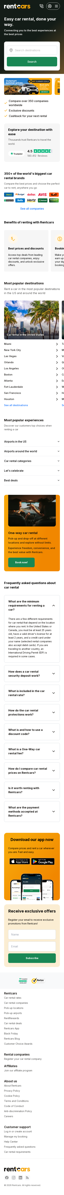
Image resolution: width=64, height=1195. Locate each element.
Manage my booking (15, 1136)
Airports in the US (15, 441)
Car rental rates (12, 997)
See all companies (32, 208)
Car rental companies (16, 1002)
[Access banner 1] (28, 86)
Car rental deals (13, 1023)
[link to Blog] (27, 1177)
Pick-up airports (13, 1013)
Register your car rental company (23, 1058)
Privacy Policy (12, 1090)
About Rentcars (12, 1085)
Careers (8, 1116)
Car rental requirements (17, 1151)
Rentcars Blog (12, 1038)
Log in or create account (18, 1131)
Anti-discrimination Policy (18, 1111)
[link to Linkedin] (20, 1177)
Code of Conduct (14, 1106)
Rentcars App (11, 1028)
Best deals (11, 480)
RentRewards (11, 1018)
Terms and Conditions (16, 1100)
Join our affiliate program (18, 1070)
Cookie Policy (12, 1095)
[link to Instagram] (13, 1177)
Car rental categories (17, 461)
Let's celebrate (14, 470)
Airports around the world (20, 451)
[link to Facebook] (7, 1177)
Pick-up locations (13, 1008)
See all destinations (16, 405)
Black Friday (11, 1033)
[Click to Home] (17, 6)
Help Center (11, 1141)
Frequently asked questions (19, 1146)
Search (32, 61)
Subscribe (32, 958)
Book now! (21, 562)
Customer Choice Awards (18, 1043)
